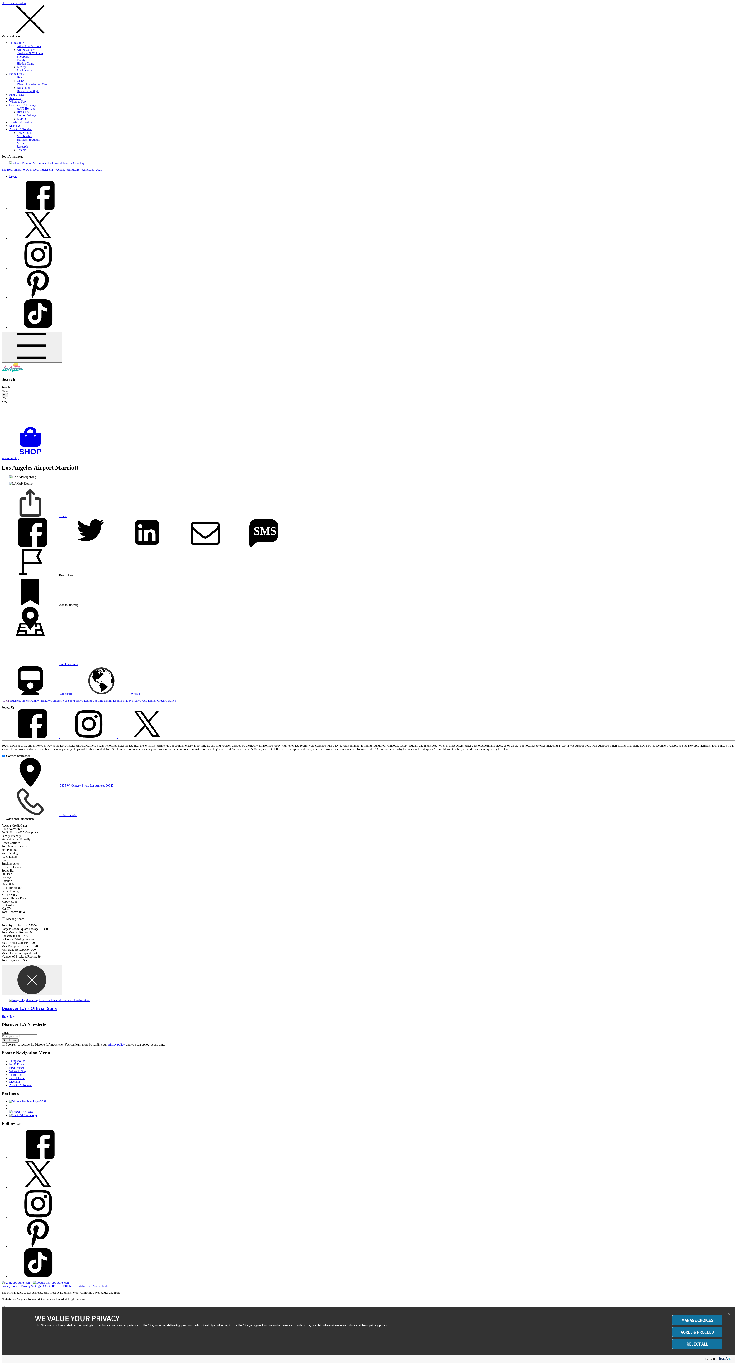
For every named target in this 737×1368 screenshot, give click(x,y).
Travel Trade (24, 132)
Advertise (85, 1286)
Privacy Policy (10, 1286)
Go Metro (66, 693)
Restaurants (24, 87)
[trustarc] (724, 1359)
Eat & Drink (16, 74)
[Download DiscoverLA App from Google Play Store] (51, 1282)
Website (135, 693)
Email (5, 1032)
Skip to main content (14, 3)
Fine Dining (105, 700)
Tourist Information (21, 122)
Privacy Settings (31, 1286)
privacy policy (116, 1044)
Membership (24, 136)
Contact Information (18, 756)
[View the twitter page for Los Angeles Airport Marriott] (147, 737)
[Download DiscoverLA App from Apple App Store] (16, 1282)
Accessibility (100, 1286)
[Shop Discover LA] (32, 454)
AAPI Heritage (26, 108)
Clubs (20, 80)
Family (21, 60)
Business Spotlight (28, 91)
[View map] (30, 634)
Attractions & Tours (29, 46)
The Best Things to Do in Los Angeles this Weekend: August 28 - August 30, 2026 (52, 169)
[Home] (12, 371)
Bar (95, 700)
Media (21, 143)
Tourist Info (16, 1074)
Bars (19, 77)
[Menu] (32, 347)
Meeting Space (15, 919)
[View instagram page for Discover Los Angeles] (38, 268)
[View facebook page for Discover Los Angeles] (38, 208)
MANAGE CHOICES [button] (697, 1320)
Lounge (118, 700)
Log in (13, 176)
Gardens (55, 700)
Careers (21, 150)
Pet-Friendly (24, 70)
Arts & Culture (26, 49)
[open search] (368, 412)
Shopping (23, 56)
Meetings (14, 125)
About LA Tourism (20, 129)
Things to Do (17, 42)
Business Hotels (20, 700)
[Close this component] (32, 980)
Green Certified (166, 700)
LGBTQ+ (23, 118)
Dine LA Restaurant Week (33, 84)
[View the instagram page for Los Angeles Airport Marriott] (89, 737)
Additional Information (20, 819)
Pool (64, 700)
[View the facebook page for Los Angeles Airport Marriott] (31, 737)
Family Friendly (40, 700)
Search (6, 387)
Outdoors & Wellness (30, 53)
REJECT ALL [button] (697, 1344)
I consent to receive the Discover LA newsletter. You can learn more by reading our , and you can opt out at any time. (85, 1044)
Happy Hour (131, 700)
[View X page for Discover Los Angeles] (38, 238)
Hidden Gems (25, 63)
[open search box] (368, 412)
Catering (87, 700)
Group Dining (148, 700)
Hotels (6, 700)
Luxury (21, 67)
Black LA (23, 112)
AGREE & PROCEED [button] (697, 1332)
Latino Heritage (26, 115)
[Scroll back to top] (3, 1306)
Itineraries (15, 98)
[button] (729, 1314)
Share (63, 516)
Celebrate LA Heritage (23, 105)
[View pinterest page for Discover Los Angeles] (38, 297)
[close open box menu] (30, 32)
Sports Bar (74, 700)
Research (22, 146)
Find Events (16, 94)
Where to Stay (17, 101)
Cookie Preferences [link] (60, 1286)
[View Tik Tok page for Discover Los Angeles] (38, 327)
